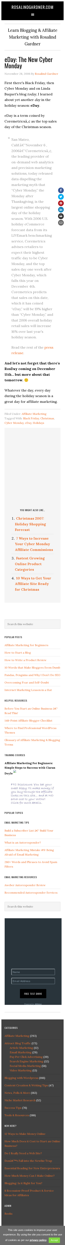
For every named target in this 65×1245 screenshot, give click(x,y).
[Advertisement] (32, 467)
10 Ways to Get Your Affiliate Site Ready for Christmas (33, 584)
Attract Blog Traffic (18, 1043)
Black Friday (31, 418)
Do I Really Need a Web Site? (23, 1153)
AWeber (38, 1004)
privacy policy (38, 1240)
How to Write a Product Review (25, 660)
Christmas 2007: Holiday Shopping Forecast (30, 524)
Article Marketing (21, 1047)
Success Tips (13, 1107)
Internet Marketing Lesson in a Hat (28, 690)
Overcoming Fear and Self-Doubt (27, 682)
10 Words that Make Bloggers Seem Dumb (32, 667)
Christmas (47, 418)
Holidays (38, 423)
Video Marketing (21, 1070)
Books (8, 1213)
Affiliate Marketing (34, 414)
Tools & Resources (17, 1115)
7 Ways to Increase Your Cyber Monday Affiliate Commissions (34, 544)
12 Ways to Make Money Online (25, 1134)
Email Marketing (21, 1052)
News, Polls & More (17, 1093)
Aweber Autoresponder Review (25, 885)
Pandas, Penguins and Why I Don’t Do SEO (32, 675)
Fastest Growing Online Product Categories (30, 564)
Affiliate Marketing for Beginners (26, 645)
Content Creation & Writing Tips (26, 1085)
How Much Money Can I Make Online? (30, 1175)
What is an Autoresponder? (23, 842)
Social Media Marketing (25, 1066)
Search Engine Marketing (26, 1061)
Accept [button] (54, 1240)
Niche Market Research (20, 1100)
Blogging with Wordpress (21, 1078)
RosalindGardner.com (32, 7)
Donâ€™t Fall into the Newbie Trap (28, 1160)
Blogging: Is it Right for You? (23, 1183)
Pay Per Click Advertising (26, 1057)
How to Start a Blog (18, 652)
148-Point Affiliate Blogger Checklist (28, 720)
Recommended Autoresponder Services (31, 892)
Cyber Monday (14, 423)
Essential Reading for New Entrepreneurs (32, 1168)
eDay (28, 423)
